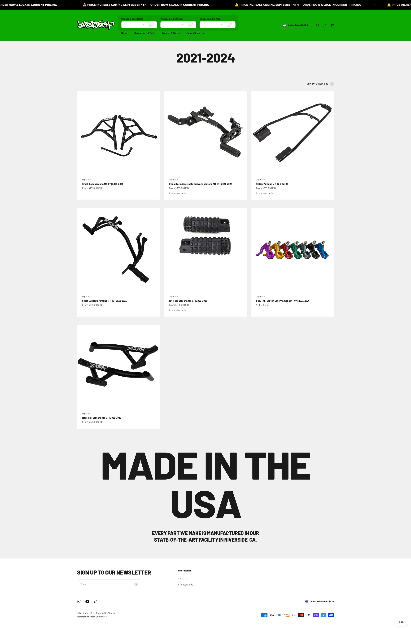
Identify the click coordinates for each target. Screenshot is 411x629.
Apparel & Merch (171, 33)
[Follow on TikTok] (95, 601)
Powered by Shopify (105, 613)
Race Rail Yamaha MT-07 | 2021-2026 (101, 418)
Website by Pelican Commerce (92, 616)
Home (124, 33)
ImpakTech (86, 179)
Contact (182, 578)
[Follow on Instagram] (79, 601)
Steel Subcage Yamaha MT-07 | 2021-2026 (104, 301)
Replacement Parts (144, 33)
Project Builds (185, 584)
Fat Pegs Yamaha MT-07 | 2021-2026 (188, 301)
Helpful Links (193, 33)
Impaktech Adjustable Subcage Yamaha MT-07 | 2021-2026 (200, 184)
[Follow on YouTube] (87, 601)
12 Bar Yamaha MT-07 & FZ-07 (272, 184)
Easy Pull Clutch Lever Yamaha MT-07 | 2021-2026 (283, 301)
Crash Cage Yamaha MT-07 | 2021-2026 (102, 184)
